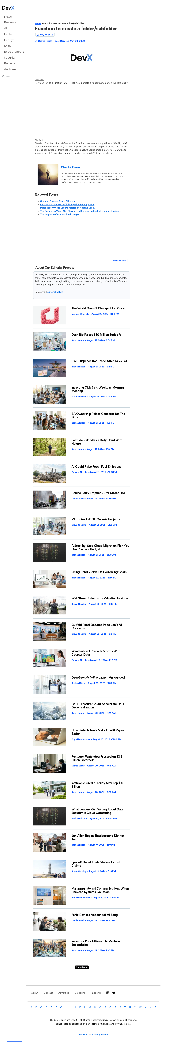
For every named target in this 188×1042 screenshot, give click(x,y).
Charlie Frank (71, 167)
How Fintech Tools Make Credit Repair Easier (98, 732)
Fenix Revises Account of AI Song (94, 915)
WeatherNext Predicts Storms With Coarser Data (95, 652)
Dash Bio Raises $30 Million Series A (96, 335)
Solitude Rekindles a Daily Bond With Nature (96, 441)
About (34, 992)
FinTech (9, 34)
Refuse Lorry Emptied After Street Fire (98, 493)
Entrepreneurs (12, 51)
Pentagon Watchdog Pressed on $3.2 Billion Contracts (96, 758)
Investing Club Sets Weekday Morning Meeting (97, 389)
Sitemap (83, 1034)
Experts (96, 992)
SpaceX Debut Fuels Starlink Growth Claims (96, 864)
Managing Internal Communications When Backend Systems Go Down (100, 890)
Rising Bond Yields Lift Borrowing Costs (99, 572)
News (8, 16)
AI (5, 28)
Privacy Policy (100, 1034)
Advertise (63, 992)
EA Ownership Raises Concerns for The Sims (98, 415)
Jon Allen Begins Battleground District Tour (97, 837)
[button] (82, 967)
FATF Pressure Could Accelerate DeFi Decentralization (97, 705)
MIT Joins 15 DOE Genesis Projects (95, 519)
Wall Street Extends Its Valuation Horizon (99, 598)
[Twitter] (113, 992)
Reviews (10, 63)
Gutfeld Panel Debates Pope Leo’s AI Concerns (96, 626)
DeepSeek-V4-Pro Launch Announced (98, 677)
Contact (48, 992)
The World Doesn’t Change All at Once (98, 308)
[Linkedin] (107, 992)
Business (10, 22)
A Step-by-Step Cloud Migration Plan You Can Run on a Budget (100, 547)
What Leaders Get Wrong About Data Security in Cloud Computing (97, 811)
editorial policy (55, 292)
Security (9, 57)
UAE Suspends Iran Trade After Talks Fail (99, 361)
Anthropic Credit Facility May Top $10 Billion (97, 784)
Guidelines (81, 992)
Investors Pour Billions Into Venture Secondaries (95, 943)
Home (38, 23)
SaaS (7, 46)
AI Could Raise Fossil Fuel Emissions (96, 466)
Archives (10, 69)
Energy (9, 40)
